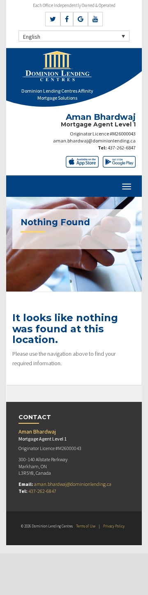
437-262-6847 (122, 148)
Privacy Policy (114, 526)
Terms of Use (85, 526)
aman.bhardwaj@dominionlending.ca (94, 141)
